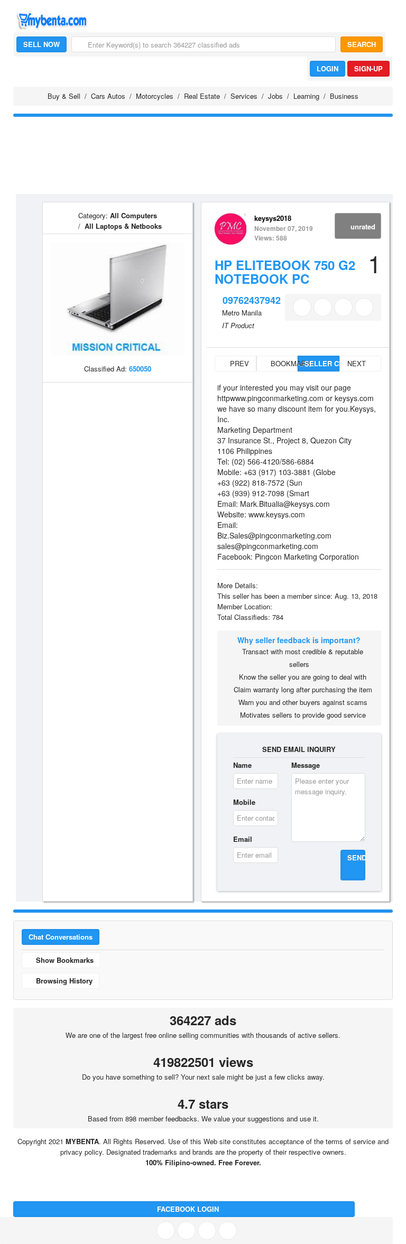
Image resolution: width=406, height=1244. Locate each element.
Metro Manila (242, 313)
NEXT (357, 363)
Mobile (244, 802)
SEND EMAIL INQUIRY (299, 749)
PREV (238, 363)
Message (305, 765)
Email (242, 839)
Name (242, 765)
